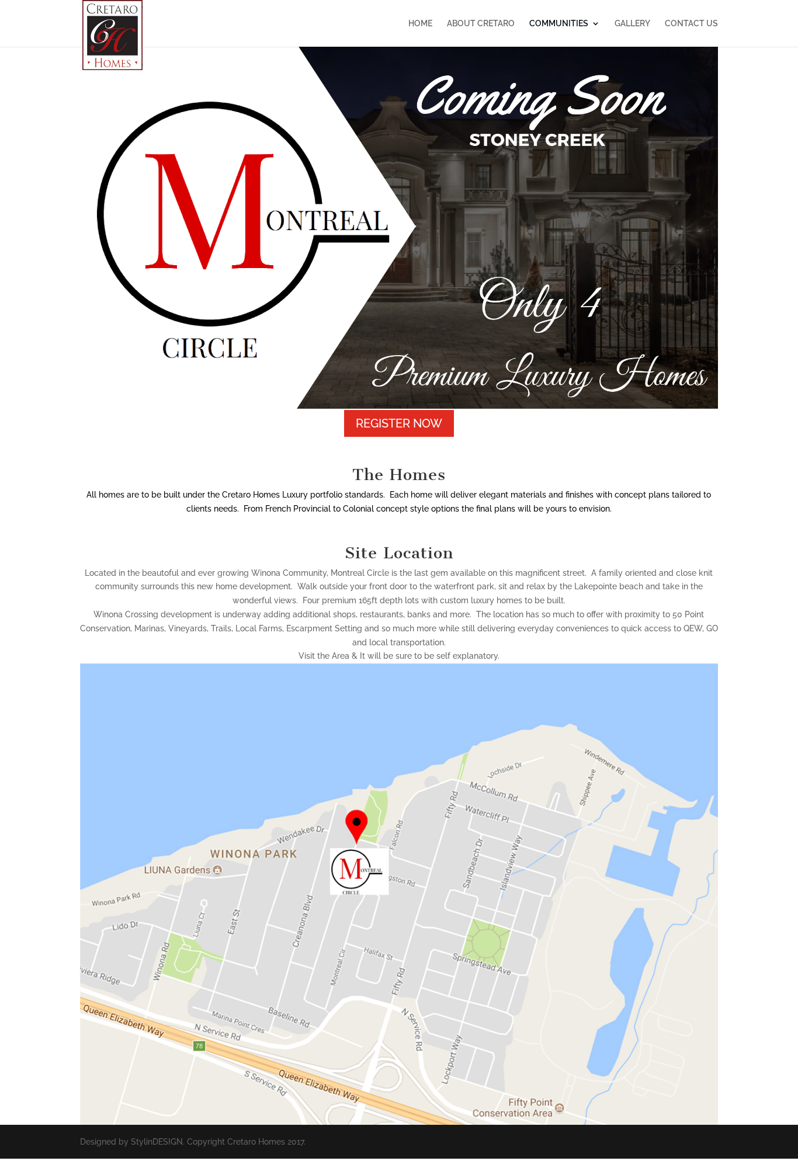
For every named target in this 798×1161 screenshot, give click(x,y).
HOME (420, 23)
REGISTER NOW (399, 423)
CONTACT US (691, 23)
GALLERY (632, 23)
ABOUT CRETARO (481, 23)
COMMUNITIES (558, 23)
